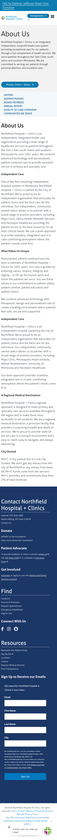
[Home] (12, 18)
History (9, 95)
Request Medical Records (12, 665)
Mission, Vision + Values (18, 84)
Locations (5, 598)
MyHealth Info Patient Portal (14, 650)
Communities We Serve (18, 113)
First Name (10, 711)
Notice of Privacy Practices (39, 810)
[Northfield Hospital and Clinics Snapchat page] (17, 629)
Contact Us (6, 522)
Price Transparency (9, 668)
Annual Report (13, 106)
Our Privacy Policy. (25, 767)
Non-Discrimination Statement (20, 817)
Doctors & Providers (10, 602)
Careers (4, 661)
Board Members (14, 102)
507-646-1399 (22, 519)
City (6, 737)
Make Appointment (36, 16)
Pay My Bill (6, 654)
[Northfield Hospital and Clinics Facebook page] (4, 629)
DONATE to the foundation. (13, 536)
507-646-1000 (16, 515)
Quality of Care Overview (20, 110)
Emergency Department (12, 609)
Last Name (10, 724)
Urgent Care (6, 613)
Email (7, 697)
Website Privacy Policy (27, 814)
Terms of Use (17, 810)
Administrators (14, 98)
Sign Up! (25, 776)
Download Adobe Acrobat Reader (31, 820)
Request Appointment (11, 605)
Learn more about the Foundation (17, 540)
